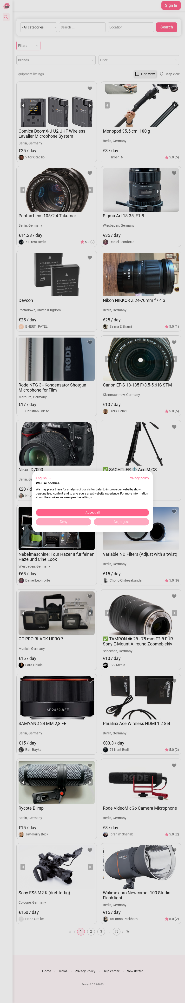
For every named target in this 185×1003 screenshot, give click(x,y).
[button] (44, 478)
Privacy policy (139, 478)
